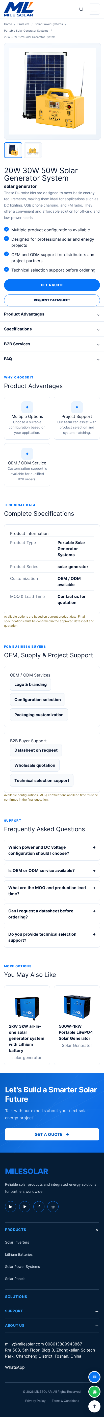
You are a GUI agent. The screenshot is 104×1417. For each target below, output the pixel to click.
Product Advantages (52, 314)
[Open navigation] (94, 9)
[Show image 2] (33, 150)
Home (8, 24)
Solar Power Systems (49, 24)
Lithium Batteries (19, 1254)
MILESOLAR (26, 1171)
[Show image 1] (13, 150)
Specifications (52, 328)
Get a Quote (52, 285)
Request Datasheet (52, 300)
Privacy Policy (35, 1401)
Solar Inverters (17, 1242)
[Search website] (81, 9)
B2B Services (52, 343)
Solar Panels (15, 1278)
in (10, 1206)
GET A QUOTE (52, 1134)
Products (23, 24)
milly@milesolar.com (25, 1343)
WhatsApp (15, 1367)
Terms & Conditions (65, 1401)
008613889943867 (63, 1343)
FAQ (52, 358)
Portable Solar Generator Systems (26, 30)
